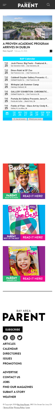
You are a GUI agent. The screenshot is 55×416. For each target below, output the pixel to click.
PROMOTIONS (12, 363)
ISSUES (7, 358)
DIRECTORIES (12, 353)
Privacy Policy (19, 407)
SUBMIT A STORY (14, 392)
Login (28, 407)
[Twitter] (19, 337)
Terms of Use (8, 407)
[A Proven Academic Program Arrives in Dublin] (27, 27)
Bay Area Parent (23, 404)
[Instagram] (12, 337)
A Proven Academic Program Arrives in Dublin (26, 45)
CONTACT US (11, 377)
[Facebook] (5, 337)
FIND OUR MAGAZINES (18, 387)
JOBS (6, 382)
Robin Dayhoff (8, 51)
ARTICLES (9, 344)
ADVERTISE (10, 372)
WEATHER (9, 397)
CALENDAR (10, 349)
